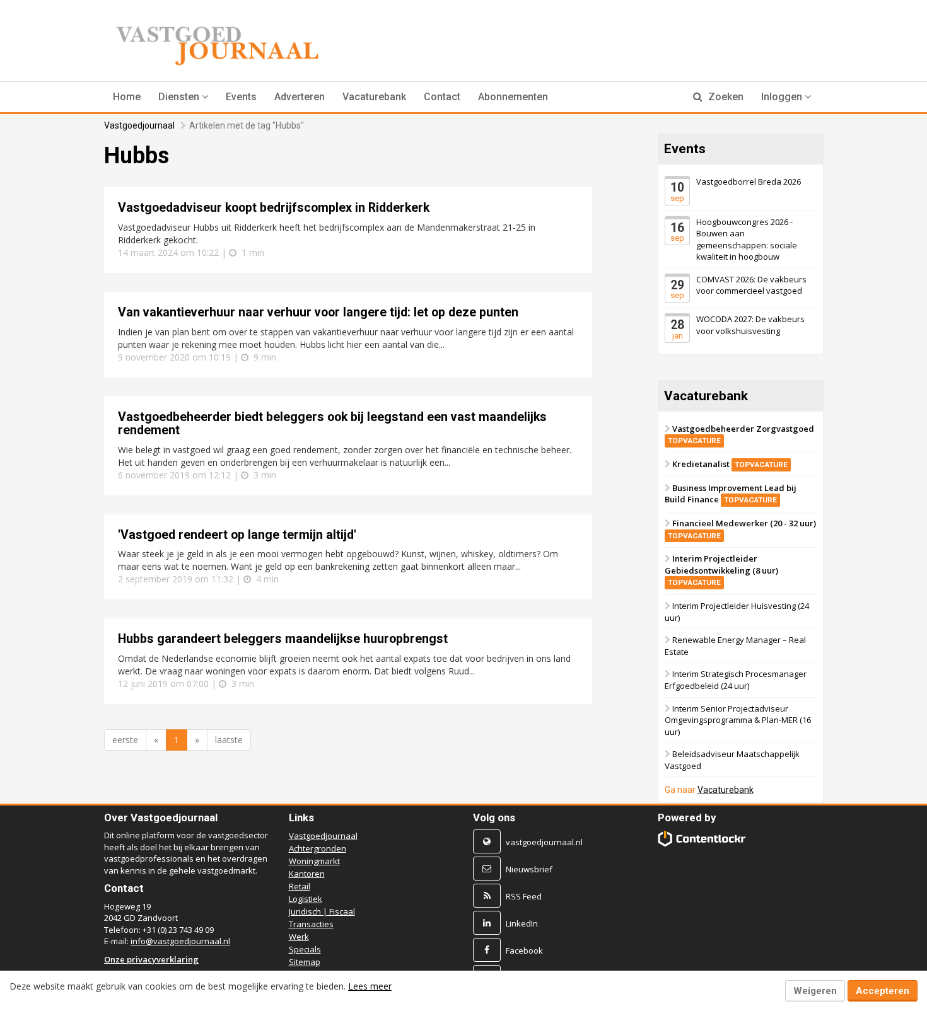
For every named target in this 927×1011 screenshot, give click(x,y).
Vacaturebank (374, 97)
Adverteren (299, 97)
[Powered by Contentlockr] (702, 838)
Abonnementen (513, 97)
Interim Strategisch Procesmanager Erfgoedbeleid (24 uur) (736, 679)
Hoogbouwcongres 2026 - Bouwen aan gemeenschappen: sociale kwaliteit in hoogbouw (746, 239)
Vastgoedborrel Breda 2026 (748, 181)
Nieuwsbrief (529, 869)
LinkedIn (522, 923)
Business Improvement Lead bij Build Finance (730, 494)
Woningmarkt (314, 861)
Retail (299, 886)
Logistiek (305, 898)
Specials (305, 949)
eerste (125, 740)
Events (241, 97)
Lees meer (370, 986)
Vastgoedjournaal (139, 125)
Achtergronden (317, 848)
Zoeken (724, 97)
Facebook (524, 950)
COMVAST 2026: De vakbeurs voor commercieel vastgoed (751, 285)
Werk (299, 936)
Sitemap (304, 962)
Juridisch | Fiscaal (322, 911)
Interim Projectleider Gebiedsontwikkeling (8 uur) (721, 570)
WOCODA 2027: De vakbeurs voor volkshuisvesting (750, 325)
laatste (229, 740)
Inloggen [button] (783, 97)
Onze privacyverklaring (151, 959)
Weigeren (815, 991)
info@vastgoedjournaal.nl (180, 941)
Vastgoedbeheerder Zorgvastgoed (741, 434)
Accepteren (882, 991)
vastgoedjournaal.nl (544, 842)
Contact (442, 97)
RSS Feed (524, 896)
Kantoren (307, 873)
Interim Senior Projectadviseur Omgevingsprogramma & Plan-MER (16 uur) (738, 719)
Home (127, 97)
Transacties (311, 924)
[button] (183, 97)
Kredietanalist (730, 464)
